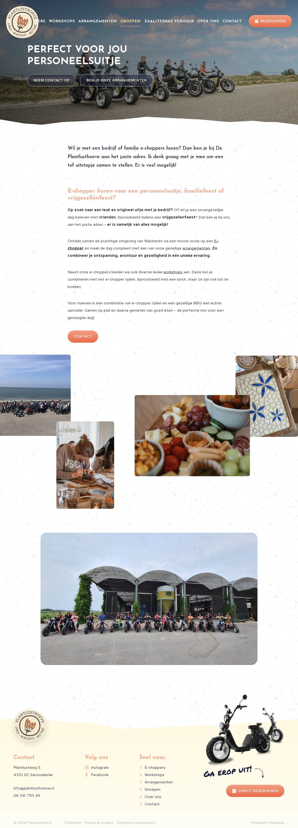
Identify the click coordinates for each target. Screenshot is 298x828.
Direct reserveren (258, 791)
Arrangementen (97, 21)
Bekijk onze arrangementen (116, 80)
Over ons (208, 21)
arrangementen (196, 248)
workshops (173, 272)
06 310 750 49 (27, 795)
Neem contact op (51, 80)
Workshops (62, 21)
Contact (232, 21)
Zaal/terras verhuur (169, 21)
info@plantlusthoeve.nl (34, 788)
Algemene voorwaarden (136, 822)
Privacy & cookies (99, 822)
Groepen (130, 21)
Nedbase (276, 822)
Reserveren (273, 21)
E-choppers (155, 767)
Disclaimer (73, 822)
